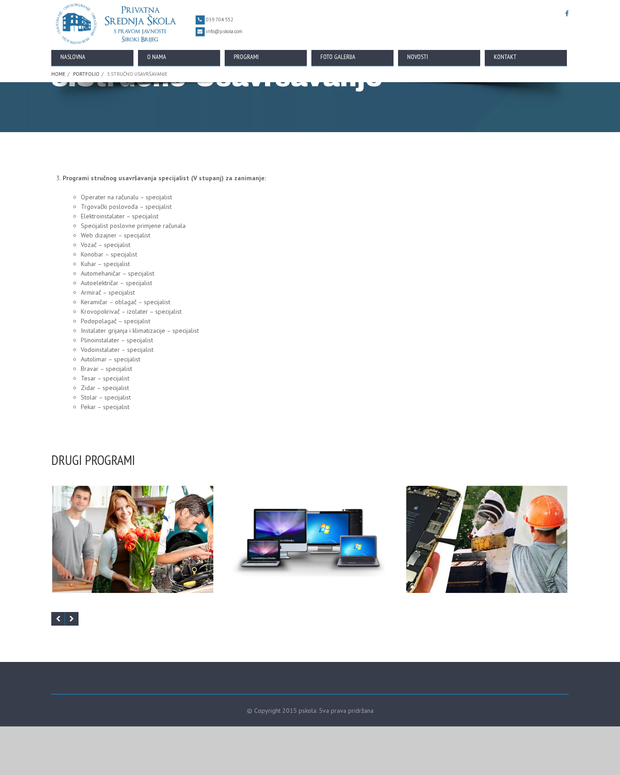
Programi (246, 57)
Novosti (417, 57)
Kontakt (505, 57)
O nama (156, 57)
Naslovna (72, 57)
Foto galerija (337, 57)
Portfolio (86, 74)
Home (58, 74)
